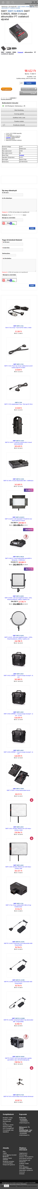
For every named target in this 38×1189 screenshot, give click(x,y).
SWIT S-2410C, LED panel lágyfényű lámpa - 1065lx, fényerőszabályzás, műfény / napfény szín (18, 637)
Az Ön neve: (6, 242)
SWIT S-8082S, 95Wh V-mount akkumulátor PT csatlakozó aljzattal (17, 7)
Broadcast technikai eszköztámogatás (8, 1162)
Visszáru (21, 1165)
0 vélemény (13, 98)
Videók (5, 1153)
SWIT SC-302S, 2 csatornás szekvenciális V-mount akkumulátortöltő (18, 442)
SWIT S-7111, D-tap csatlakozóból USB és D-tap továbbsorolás (18, 905)
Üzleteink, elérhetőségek (31, 3)
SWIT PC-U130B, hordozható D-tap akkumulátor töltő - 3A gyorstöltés (18, 981)
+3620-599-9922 (33, 7)
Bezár (6, 1186)
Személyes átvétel (8, 1125)
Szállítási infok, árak (19, 117)
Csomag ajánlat (19, 114)
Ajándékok (6, 1132)
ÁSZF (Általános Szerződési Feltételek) (25, 1167)
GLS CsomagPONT (8, 1128)
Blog (4, 1151)
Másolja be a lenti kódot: (9, 275)
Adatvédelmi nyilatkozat (26, 1170)
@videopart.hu (25, 1135)
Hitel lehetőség (19, 110)
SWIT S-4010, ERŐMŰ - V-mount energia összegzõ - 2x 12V (18, 675)
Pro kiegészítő (12, 6)
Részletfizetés (7, 1121)
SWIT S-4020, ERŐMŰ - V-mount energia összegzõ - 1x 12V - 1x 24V (18, 713)
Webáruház (4, 6)
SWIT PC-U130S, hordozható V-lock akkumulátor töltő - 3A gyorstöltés (18, 943)
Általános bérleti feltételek (7, 1158)
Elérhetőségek (23, 1155)
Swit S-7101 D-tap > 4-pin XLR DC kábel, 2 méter (18, 326)
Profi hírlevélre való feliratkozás (24, 1161)
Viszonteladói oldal (8, 1130)
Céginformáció (23, 1153)
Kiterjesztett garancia (9, 1164)
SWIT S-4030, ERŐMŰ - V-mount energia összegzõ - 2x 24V (18, 752)
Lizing (4, 1123)
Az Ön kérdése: (7, 258)
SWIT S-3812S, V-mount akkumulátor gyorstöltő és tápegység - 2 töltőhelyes (18, 558)
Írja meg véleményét (6, 99)
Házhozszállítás (7, 1126)
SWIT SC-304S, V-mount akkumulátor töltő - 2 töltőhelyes (18, 479)
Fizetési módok (19, 121)
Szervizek (22, 1172)
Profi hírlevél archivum (25, 1158)
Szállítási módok (24, 1163)
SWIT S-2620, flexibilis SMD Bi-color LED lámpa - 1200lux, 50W (18, 867)
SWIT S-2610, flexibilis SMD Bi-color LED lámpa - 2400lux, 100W (18, 828)
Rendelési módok (8, 1118)
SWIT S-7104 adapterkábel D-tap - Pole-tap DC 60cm (18, 403)
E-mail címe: (6, 247)
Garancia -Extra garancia (26, 1156)
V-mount (20, 52)
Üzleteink (21, 1174)
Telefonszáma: (6, 253)
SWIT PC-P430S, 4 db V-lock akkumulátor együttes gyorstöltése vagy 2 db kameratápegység (18, 1058)
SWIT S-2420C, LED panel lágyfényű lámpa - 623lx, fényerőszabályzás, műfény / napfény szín (18, 597)
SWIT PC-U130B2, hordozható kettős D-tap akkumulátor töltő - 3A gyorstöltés (18, 1020)
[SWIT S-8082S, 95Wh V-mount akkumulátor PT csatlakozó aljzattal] (18, 42)
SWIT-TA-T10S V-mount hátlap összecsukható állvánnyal (18, 1095)
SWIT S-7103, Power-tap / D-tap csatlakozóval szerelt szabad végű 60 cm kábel (18, 366)
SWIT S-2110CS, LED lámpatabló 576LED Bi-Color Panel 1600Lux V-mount (18, 519)
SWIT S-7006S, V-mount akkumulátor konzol (18, 789)
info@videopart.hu (24, 1123)
